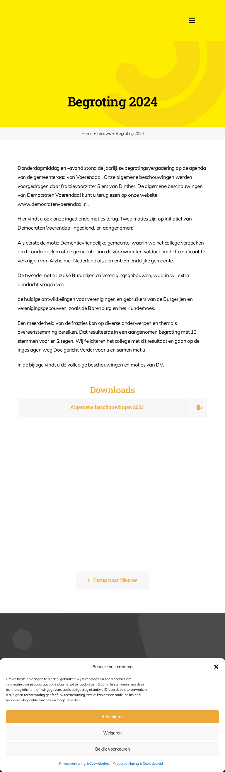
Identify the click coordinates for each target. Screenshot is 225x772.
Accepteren (113, 716)
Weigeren (112, 732)
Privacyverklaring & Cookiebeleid (84, 763)
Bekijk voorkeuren (112, 748)
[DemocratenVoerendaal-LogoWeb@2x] (72, 11)
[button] (216, 667)
